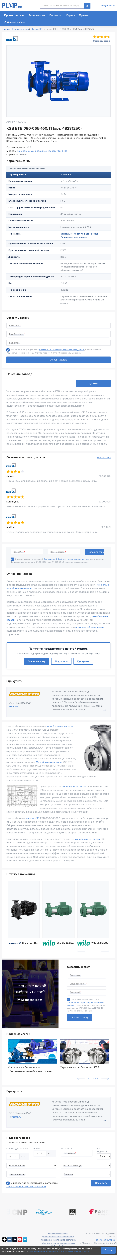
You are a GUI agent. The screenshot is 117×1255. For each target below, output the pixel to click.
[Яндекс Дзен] (4, 1241)
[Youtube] (20, 1241)
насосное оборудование (89, 627)
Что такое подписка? (58, 1233)
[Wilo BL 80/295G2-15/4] (58, 909)
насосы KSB (32, 818)
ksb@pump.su (108, 5)
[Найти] (87, 6)
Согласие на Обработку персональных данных (61, 350)
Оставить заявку (79, 1017)
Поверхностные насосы (73, 237)
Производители (14, 15)
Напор (37, 1148)
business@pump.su (105, 1239)
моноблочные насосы (60, 726)
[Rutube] (14, 1241)
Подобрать (61, 661)
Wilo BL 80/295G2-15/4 (65, 943)
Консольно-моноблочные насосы (79, 233)
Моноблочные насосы (49, 762)
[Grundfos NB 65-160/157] (23, 909)
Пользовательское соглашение (58, 1236)
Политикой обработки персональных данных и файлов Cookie (59, 1251)
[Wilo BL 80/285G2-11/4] (93, 909)
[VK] (9, 1241)
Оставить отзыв (101, 41)
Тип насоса (66, 1148)
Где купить (83, 661)
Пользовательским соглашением (26, 1186)
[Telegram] (25, 1241)
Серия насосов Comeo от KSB (79, 1067)
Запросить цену (36, 661)
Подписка (55, 15)
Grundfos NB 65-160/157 (31, 943)
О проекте (46, 1240)
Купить (93, 383)
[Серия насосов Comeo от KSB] (84, 1051)
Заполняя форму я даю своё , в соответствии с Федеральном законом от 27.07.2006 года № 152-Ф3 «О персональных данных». (86, 1005)
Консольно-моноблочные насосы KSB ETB (42, 151)
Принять (108, 1250)
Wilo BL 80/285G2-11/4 (100, 943)
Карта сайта (59, 1240)
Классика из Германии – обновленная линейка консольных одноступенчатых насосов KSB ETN (31, 1069)
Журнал (70, 15)
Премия (83, 15)
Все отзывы (104, 457)
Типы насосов (37, 15)
